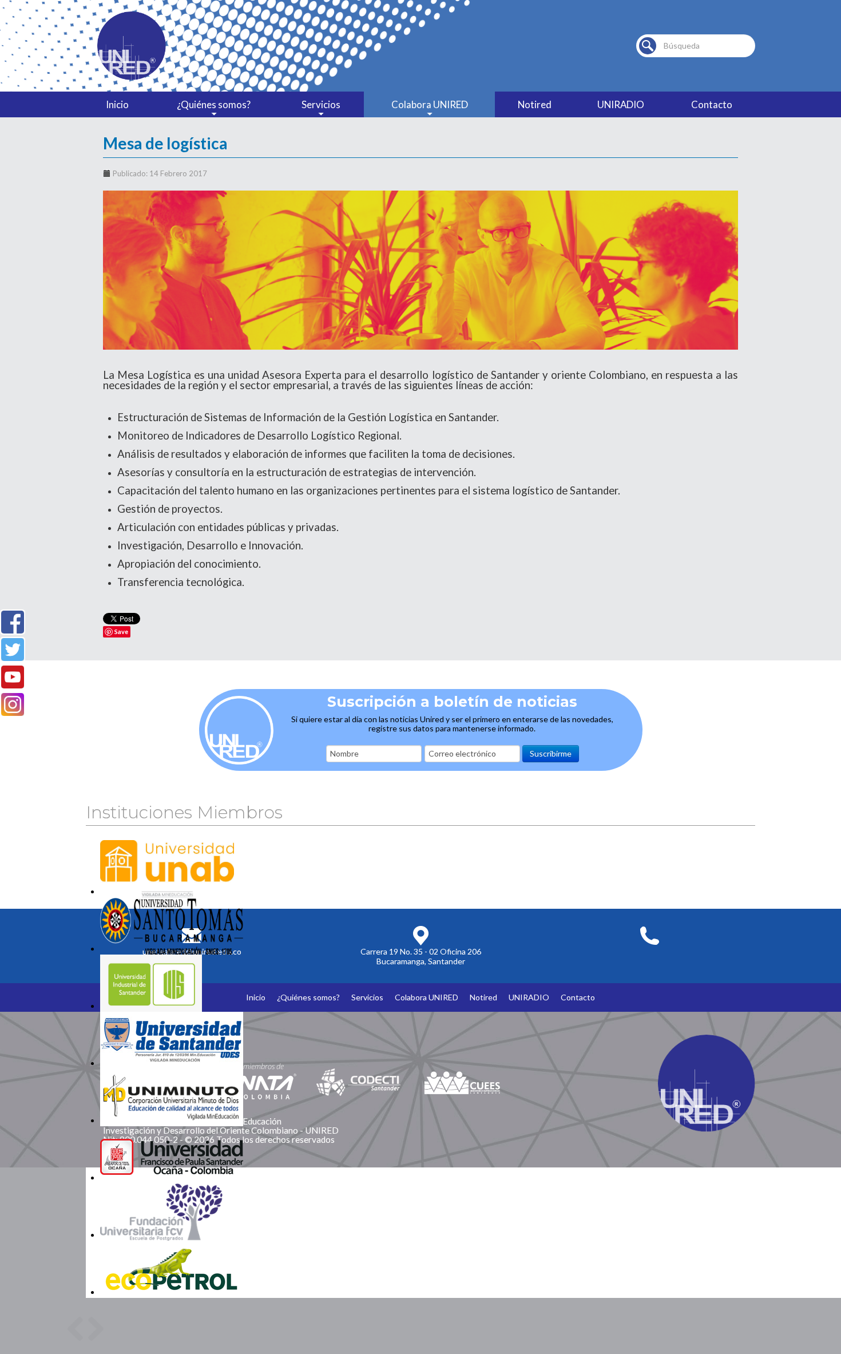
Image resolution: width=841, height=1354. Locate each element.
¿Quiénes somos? (214, 104)
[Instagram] (12, 704)
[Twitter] (12, 649)
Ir (647, 45)
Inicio (117, 104)
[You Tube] (12, 677)
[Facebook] (12, 622)
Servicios (321, 104)
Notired (535, 104)
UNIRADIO (620, 104)
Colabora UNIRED (429, 104)
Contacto (711, 104)
